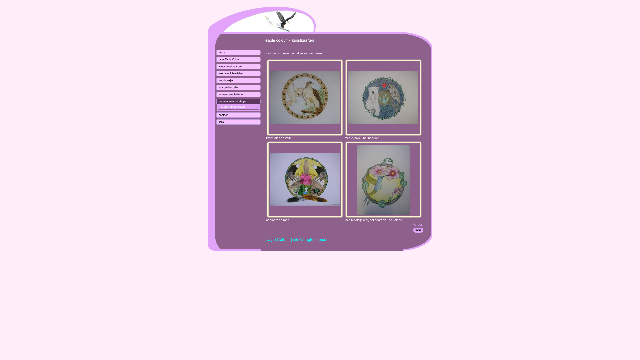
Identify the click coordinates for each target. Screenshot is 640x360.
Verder (417, 224)
